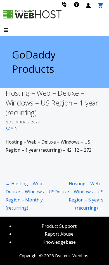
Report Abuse (59, 234)
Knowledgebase (59, 242)
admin (12, 128)
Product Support (59, 226)
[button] (10, 30)
